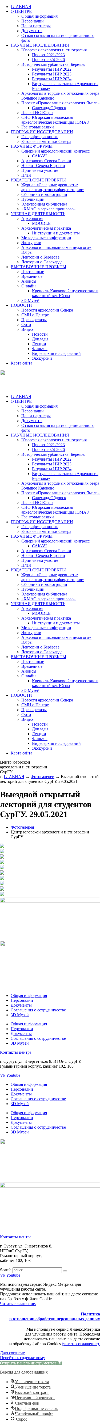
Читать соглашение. (18, 1303)
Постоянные (32, 271)
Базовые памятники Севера (46, 141)
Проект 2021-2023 (48, 54)
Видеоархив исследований (56, 353)
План (26, 175)
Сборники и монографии (44, 194)
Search (5, 1270)
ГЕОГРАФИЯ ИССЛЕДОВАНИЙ (42, 132)
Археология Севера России (46, 160)
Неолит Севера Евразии (43, 165)
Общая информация (39, 16)
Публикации (33, 199)
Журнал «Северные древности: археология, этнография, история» (52, 187)
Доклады (40, 339)
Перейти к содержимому (22, 1357)
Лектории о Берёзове (40, 257)
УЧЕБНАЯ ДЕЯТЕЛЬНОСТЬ (38, 213)
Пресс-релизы (34, 319)
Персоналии (32, 21)
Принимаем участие (39, 170)
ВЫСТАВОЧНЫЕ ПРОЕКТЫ (38, 266)
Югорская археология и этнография (54, 50)
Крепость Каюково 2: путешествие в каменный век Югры (65, 293)
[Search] (65, 1271)
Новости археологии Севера (47, 310)
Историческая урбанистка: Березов (53, 64)
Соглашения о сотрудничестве (38, 1010)
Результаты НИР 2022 (51, 69)
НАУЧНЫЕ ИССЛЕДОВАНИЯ (40, 45)
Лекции (39, 344)
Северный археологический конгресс (55, 151)
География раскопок (39, 136)
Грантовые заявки (37, 127)
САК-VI (39, 156)
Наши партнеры (36, 26)
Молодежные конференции (46, 238)
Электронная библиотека (44, 204)
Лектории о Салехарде (41, 262)
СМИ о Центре (35, 315)
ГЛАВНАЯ (21, 6)
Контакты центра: (16, 1052)
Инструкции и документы (56, 233)
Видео (27, 329)
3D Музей (30, 300)
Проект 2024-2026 (48, 59)
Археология (32, 218)
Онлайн (28, 286)
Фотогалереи (42, 776)
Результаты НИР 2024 (51, 79)
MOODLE (41, 223)
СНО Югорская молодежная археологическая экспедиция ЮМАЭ (55, 119)
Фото (26, 324)
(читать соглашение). (81, 1343)
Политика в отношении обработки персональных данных (54, 1316)
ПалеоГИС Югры (37, 112)
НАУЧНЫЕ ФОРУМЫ (32, 146)
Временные (31, 276)
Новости (40, 334)
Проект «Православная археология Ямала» (60, 103)
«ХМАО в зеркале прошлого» (48, 209)
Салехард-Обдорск (49, 107)
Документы (31, 30)
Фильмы (39, 348)
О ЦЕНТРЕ (21, 11)
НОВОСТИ (21, 305)
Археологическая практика (46, 228)
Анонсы (28, 281)
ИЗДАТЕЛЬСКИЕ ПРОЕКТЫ (38, 180)
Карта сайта (21, 363)
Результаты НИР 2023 (51, 74)
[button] (31, 1363)
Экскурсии (31, 242)
